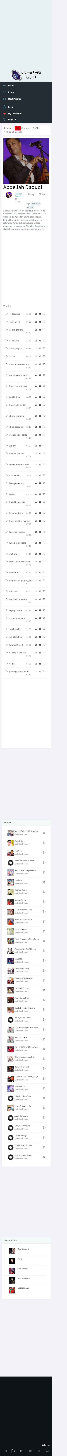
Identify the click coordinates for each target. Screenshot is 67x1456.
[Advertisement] (33, 33)
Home (8, 128)
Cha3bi (36, 128)
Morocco (25, 128)
